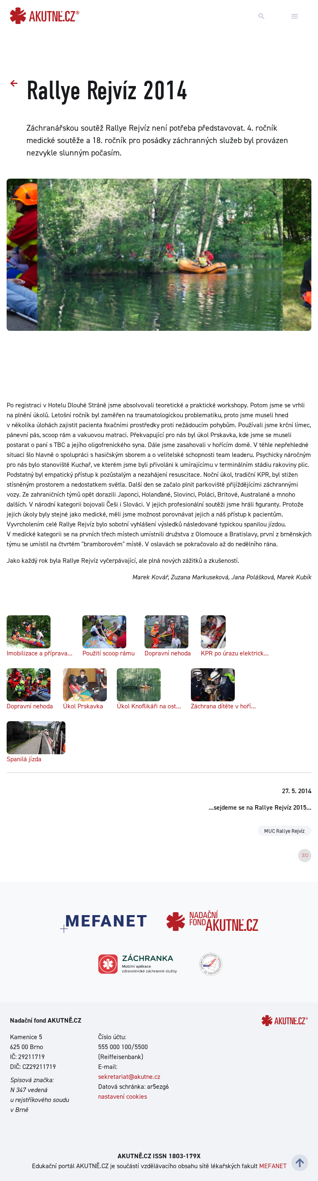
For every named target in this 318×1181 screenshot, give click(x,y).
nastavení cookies (122, 1096)
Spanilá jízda (24, 759)
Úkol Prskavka (83, 706)
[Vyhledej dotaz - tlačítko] (261, 16)
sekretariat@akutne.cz (129, 1076)
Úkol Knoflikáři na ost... (149, 706)
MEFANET (273, 1166)
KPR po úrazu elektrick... (235, 653)
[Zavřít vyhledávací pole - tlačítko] (295, 16)
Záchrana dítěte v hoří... (223, 706)
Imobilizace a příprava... (39, 653)
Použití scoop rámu (108, 653)
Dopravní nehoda (168, 653)
